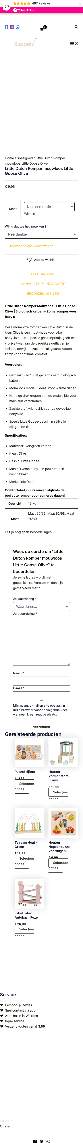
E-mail (18, 688)
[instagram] (12, 27)
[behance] (18, 27)
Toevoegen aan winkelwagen (31, 246)
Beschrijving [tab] (43, 274)
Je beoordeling (25, 613)
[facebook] (7, 27)
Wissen (29, 214)
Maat (13, 209)
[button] (77, 27)
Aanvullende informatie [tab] (43, 284)
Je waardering (25, 599)
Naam (18, 673)
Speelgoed (25, 158)
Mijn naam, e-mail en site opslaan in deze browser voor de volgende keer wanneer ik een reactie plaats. (40, 710)
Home (9, 158)
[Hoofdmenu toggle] (74, 44)
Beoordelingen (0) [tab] (43, 294)
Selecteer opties (24, 786)
